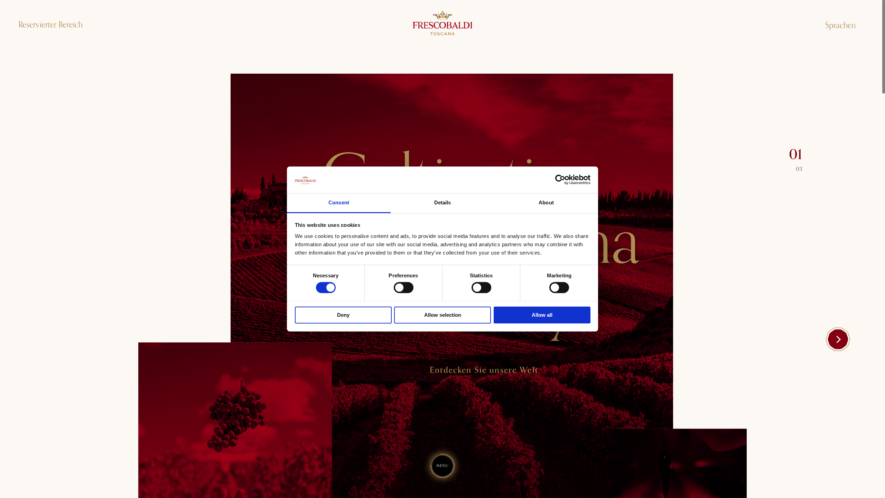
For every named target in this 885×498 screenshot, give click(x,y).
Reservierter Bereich (50, 24)
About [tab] (546, 202)
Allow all (542, 315)
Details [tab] (442, 202)
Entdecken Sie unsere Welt (484, 370)
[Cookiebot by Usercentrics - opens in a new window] (560, 180)
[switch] (403, 287)
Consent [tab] (338, 202)
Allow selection (442, 315)
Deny (343, 315)
